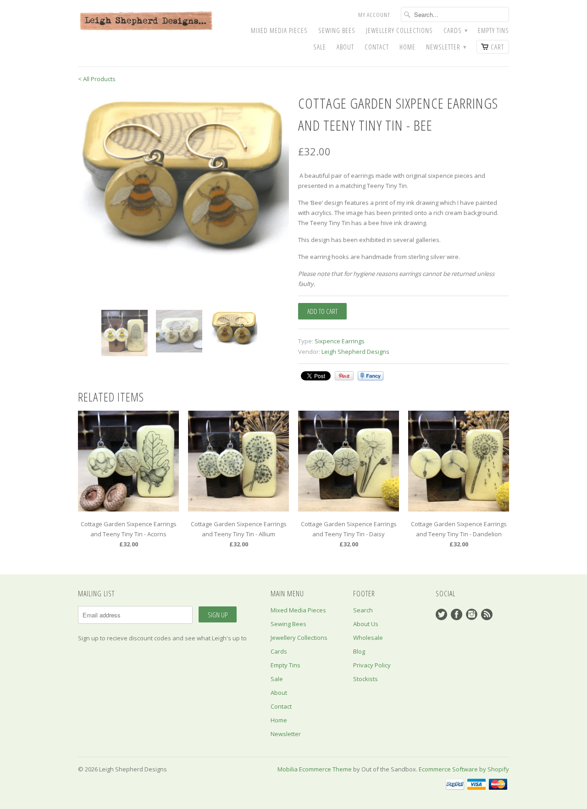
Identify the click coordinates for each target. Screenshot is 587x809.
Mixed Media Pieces (279, 30)
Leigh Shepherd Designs (355, 351)
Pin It (344, 375)
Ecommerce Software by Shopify (464, 769)
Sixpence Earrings (340, 341)
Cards (455, 30)
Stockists (365, 679)
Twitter (441, 614)
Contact (377, 47)
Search (363, 610)
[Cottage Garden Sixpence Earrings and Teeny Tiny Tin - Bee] (183, 173)
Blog (359, 651)
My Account (374, 15)
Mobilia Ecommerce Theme (314, 769)
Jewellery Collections (399, 30)
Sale (319, 47)
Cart (497, 46)
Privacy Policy (372, 665)
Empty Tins (493, 30)
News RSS (487, 614)
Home (407, 47)
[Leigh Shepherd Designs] (147, 21)
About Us (365, 624)
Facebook (456, 614)
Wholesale (368, 637)
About (345, 47)
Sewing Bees (336, 30)
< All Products (97, 79)
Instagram (471, 614)
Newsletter (446, 47)
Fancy (370, 375)
